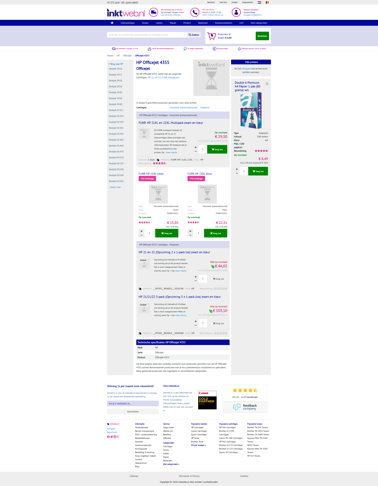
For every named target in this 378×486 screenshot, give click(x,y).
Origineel (205, 107)
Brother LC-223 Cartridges (231, 448)
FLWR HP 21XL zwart (151, 173)
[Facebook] (108, 437)
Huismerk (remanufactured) (183, 107)
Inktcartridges (128, 22)
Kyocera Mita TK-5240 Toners (257, 440)
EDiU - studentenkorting (146, 434)
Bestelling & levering (144, 452)
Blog (137, 466)
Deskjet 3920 (115, 86)
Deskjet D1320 (116, 116)
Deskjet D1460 (116, 145)
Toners (145, 22)
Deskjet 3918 (115, 80)
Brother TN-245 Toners (257, 427)
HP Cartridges (197, 427)
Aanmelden (133, 411)
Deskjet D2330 (116, 181)
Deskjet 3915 (115, 74)
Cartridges (167, 446)
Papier (173, 22)
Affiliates (167, 438)
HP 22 (158, 77)
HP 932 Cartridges (227, 441)
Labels (159, 22)
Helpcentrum (247, 2)
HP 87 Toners (253, 445)
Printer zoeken (198, 445)
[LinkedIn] (115, 437)
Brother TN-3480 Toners (258, 434)
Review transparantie (144, 431)
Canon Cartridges (199, 431)
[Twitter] (111, 437)
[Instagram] (118, 437)
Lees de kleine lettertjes (170, 15)
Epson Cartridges (199, 434)
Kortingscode (141, 448)
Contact (235, 2)
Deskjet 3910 (115, 68)
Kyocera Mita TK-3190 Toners (257, 450)
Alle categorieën (259, 22)
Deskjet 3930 (115, 92)
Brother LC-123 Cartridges (231, 445)
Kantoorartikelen (223, 22)
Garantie (139, 441)
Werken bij (168, 431)
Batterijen (203, 22)
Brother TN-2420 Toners (258, 431)
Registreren (257, 15)
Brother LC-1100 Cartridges (226, 433)
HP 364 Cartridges (227, 427)
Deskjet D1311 (116, 110)
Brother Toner (197, 441)
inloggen (246, 68)
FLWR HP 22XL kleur (200, 173)
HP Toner (195, 438)
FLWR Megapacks (170, 77)
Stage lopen (168, 427)
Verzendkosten (141, 427)
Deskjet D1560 (116, 169)
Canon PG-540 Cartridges (230, 438)
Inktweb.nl (114, 424)
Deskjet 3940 (115, 104)
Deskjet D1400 (116, 139)
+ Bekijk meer (115, 187)
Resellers (211, 2)
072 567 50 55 (208, 9)
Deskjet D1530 (116, 163)
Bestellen (262, 35)
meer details (171, 152)
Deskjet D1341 (116, 127)
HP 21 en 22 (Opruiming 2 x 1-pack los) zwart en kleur (174, 252)
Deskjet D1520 (116, 157)
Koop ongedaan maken (145, 455)
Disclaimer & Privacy (189, 475)
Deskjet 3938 (115, 98)
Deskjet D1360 (116, 133)
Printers (187, 22)
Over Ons (223, 2)
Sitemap (134, 475)
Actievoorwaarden (143, 445)
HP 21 (151, 77)
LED (241, 22)
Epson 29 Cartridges (228, 452)
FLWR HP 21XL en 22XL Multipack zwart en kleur (171, 123)
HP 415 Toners (253, 455)
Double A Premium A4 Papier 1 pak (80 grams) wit (247, 86)
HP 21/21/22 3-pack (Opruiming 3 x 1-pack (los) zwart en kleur (180, 297)
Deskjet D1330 (116, 121)
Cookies (244, 475)
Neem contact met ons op (212, 15)
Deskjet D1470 (116, 151)
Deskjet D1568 (116, 175)
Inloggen (247, 15)
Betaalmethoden (142, 438)
